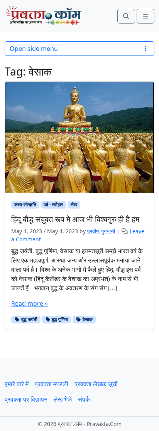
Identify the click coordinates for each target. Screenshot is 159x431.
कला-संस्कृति (25, 204)
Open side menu (34, 48)
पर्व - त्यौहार (53, 204)
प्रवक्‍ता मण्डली (51, 384)
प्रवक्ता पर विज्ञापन (26, 399)
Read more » (29, 303)
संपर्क (84, 399)
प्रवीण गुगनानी (101, 231)
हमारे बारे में (17, 384)
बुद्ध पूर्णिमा (59, 319)
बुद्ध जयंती (28, 319)
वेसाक (87, 319)
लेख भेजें (63, 399)
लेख (74, 204)
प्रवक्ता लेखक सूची (96, 384)
